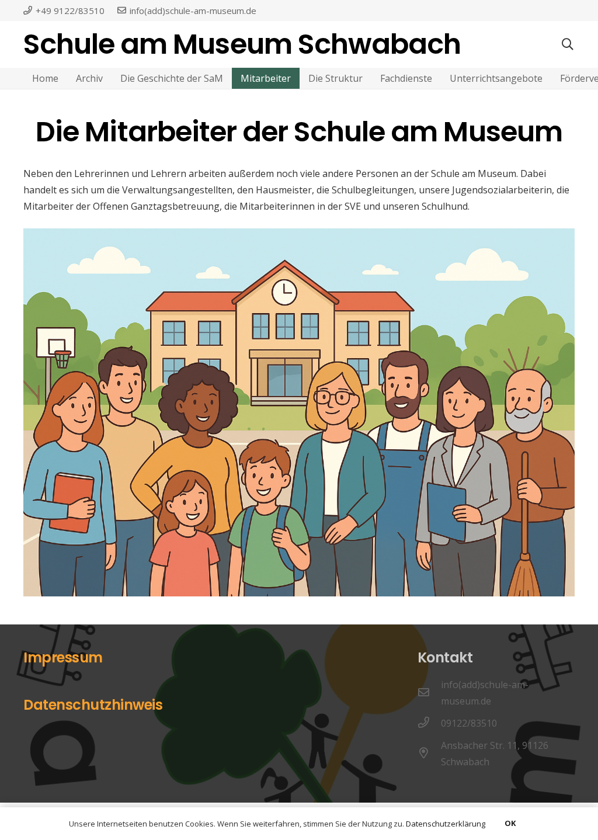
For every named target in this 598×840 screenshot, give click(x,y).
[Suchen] (567, 45)
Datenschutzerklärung (445, 823)
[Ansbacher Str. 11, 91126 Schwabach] (429, 753)
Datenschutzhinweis (92, 704)
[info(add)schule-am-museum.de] (429, 693)
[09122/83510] (429, 723)
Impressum (63, 657)
